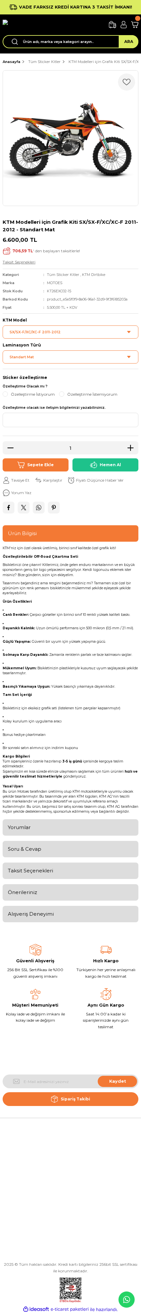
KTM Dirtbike (93, 274)
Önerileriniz (22, 892)
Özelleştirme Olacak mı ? (25, 386)
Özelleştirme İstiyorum (33, 394)
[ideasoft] (36, 1309)
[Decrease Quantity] (8, 447)
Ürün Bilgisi (22, 533)
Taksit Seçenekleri (30, 870)
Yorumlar (19, 827)
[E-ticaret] (69, 1309)
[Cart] (134, 24)
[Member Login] (123, 24)
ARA (128, 41)
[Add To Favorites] (126, 82)
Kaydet (117, 1081)
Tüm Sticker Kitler (63, 274)
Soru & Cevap (24, 849)
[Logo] (53, 25)
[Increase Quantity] (132, 447)
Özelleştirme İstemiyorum (92, 394)
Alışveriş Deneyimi (31, 914)
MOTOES (54, 283)
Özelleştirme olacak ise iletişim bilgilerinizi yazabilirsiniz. (54, 408)
